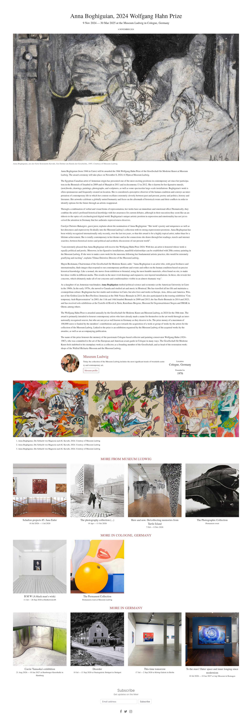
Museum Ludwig (95, 356)
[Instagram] (130, 711)
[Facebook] (121, 711)
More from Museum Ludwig (126, 459)
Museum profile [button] (91, 370)
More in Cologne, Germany (126, 535)
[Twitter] (125, 711)
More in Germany (126, 608)
